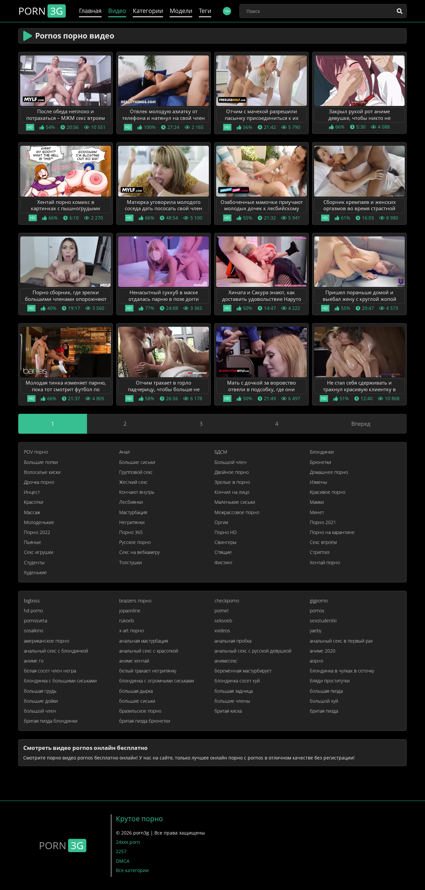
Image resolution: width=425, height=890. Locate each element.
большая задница (233, 691)
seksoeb (223, 621)
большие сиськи (137, 701)
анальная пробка (232, 641)
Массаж (32, 512)
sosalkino (33, 631)
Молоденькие (39, 522)
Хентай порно (325, 563)
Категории (148, 11)
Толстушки (130, 563)
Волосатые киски (42, 472)
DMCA (122, 861)
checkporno (226, 601)
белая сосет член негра (50, 671)
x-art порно (131, 631)
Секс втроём (323, 542)
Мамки (317, 502)
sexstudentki (323, 621)
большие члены (232, 701)
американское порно (46, 641)
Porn (40, 11)
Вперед (360, 423)
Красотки (33, 502)
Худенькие (35, 573)
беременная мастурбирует (243, 671)
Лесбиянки (131, 502)
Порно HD (225, 532)
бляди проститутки (330, 681)
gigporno (319, 601)
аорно (316, 661)
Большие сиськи (137, 462)
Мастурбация (133, 512)
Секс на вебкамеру (139, 552)
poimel (221, 611)
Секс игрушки (38, 552)
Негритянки (131, 522)
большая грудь (40, 691)
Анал (124, 452)
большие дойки (41, 701)
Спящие (223, 552)
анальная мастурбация (143, 641)
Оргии (221, 522)
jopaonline (129, 611)
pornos (317, 611)
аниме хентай (134, 661)
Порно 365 (131, 532)
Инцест (32, 492)
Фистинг (223, 563)
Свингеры (225, 542)
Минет (317, 512)
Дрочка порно (39, 482)
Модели (181, 11)
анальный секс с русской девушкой (252, 651)
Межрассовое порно (236, 512)
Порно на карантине (332, 532)
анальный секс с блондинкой (56, 651)
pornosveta (35, 621)
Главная (90, 11)
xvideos (222, 631)
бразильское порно (140, 711)
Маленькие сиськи (234, 502)
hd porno (33, 611)
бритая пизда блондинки (50, 721)
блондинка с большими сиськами (60, 681)
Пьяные (32, 542)
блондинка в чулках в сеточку (342, 671)
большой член (40, 711)
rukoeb (126, 621)
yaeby (315, 631)
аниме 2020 (322, 651)
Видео (117, 11)
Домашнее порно (329, 472)
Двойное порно (231, 472)
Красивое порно (327, 492)
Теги (205, 11)
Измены (318, 482)
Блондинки (322, 452)
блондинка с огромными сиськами (156, 681)
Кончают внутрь (136, 492)
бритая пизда (324, 711)
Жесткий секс (133, 482)
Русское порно (135, 542)
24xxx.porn (128, 842)
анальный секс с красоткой (148, 651)
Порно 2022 (37, 532)
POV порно (36, 452)
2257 (121, 851)
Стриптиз (319, 552)
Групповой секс (136, 472)
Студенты (34, 563)
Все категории (132, 870)
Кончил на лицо (231, 492)
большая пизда (326, 691)
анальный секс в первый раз (341, 641)
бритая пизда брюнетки (144, 721)
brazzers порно (135, 601)
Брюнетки (320, 462)
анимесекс (225, 661)
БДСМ (220, 452)
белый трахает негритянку (147, 671)
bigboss (32, 601)
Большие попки (41, 462)
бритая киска (228, 711)
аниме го (33, 661)
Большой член (230, 462)
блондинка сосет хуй (237, 681)
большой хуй (324, 701)
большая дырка (136, 691)
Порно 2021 (323, 522)
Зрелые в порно (232, 482)
